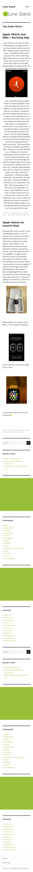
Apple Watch (19, 213)
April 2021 (8, 615)
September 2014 (10, 641)
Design (6, 530)
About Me (6, 863)
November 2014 (10, 638)
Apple (12, 213)
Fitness (25, 213)
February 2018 (9, 625)
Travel (6, 556)
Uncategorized (9, 558)
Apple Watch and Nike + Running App (16, 36)
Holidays (7, 543)
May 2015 (7, 630)
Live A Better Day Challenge (14, 548)
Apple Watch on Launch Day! (13, 224)
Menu (27, 6)
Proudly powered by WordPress (20, 868)
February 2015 (9, 635)
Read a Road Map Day (12, 459)
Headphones (9, 538)
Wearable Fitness (18, 432)
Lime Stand (9, 6)
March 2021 (8, 618)
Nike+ (4, 214)
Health (6, 541)
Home (5, 858)
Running (26, 214)
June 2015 (7, 628)
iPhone (7, 546)
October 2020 (9, 620)
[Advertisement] (16, 494)
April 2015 (8, 633)
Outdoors (7, 553)
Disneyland (8, 533)
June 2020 (8, 623)
